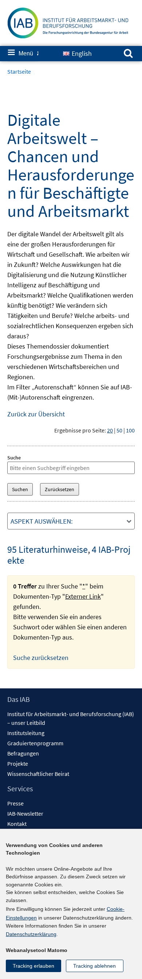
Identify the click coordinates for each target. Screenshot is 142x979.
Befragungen (23, 753)
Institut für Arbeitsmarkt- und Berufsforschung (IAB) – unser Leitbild (70, 718)
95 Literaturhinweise (47, 549)
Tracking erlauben (33, 966)
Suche (14, 457)
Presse (15, 803)
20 (110, 430)
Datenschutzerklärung (31, 934)
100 (130, 430)
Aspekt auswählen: (42, 521)
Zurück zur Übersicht (36, 414)
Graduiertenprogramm (35, 743)
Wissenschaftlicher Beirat (38, 773)
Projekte (17, 763)
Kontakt (17, 823)
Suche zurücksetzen (40, 657)
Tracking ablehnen (94, 966)
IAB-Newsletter (25, 813)
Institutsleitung (25, 733)
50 (119, 430)
